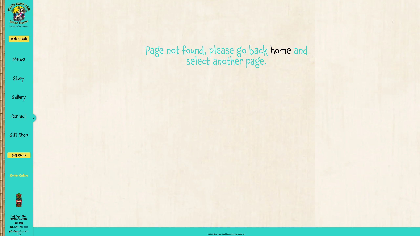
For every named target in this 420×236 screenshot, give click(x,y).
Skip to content (44, 15)
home (281, 50)
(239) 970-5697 (23, 232)
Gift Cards (19, 155)
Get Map (19, 223)
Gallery (19, 97)
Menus (19, 59)
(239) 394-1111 (21, 227)
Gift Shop (19, 135)
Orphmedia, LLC (240, 234)
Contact (18, 116)
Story (18, 78)
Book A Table (18, 38)
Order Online (19, 175)
